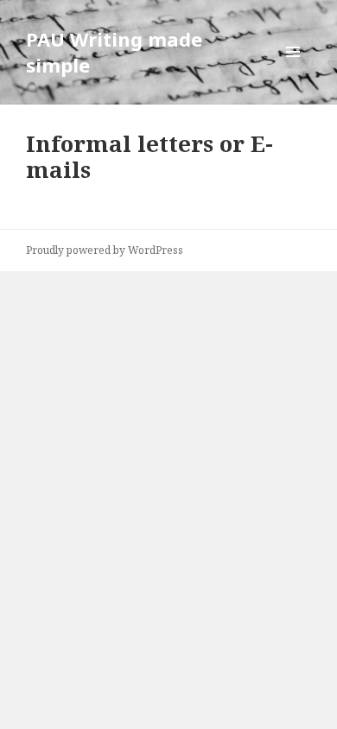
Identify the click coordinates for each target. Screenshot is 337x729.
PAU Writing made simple (114, 52)
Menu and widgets (293, 69)
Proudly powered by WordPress (104, 250)
